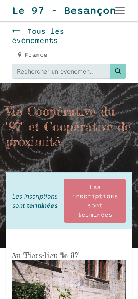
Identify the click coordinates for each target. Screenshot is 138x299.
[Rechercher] (118, 71)
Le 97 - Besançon (55, 11)
